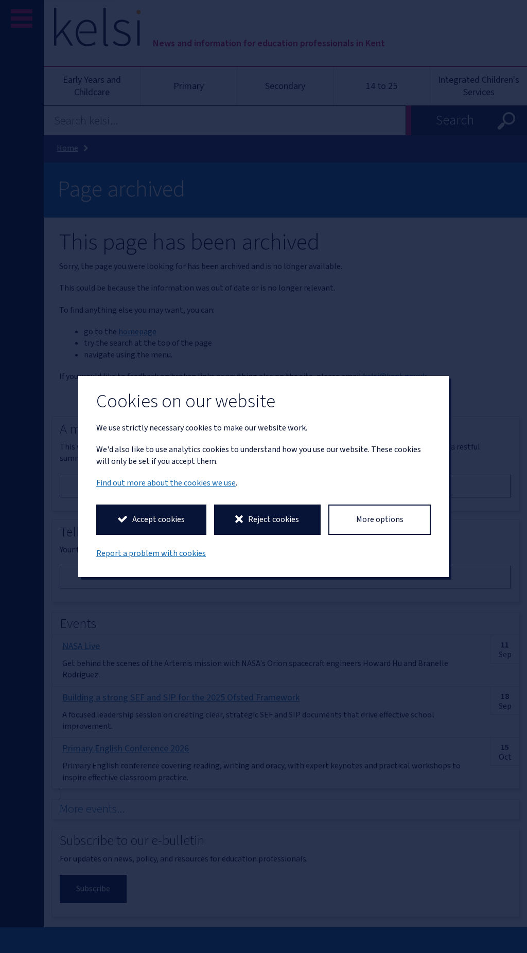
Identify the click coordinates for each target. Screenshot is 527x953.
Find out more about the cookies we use (166, 483)
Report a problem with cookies (151, 553)
